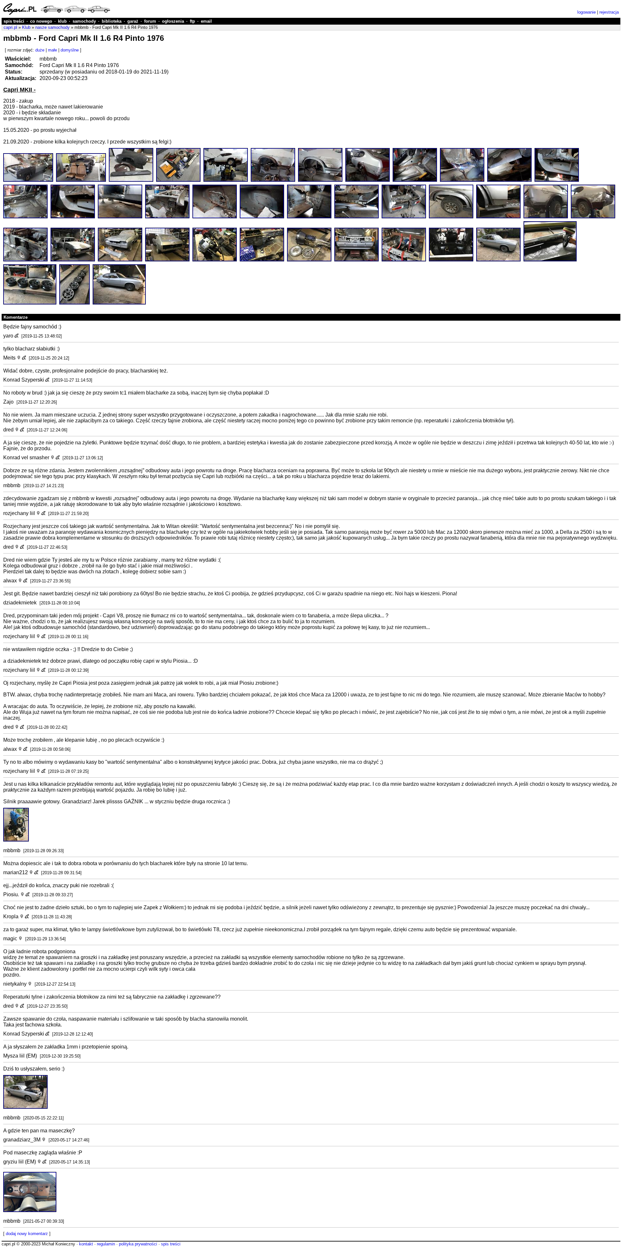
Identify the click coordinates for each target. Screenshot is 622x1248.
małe (52, 50)
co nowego (41, 21)
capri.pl (10, 27)
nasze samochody (52, 27)
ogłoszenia (173, 21)
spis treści (14, 21)
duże (39, 50)
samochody (84, 21)
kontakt (86, 1244)
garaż (132, 21)
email (206, 21)
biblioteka (111, 21)
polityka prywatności (138, 1244)
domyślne (70, 50)
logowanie (586, 12)
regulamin (106, 1244)
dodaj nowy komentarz (27, 1233)
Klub (26, 27)
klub (62, 21)
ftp (192, 21)
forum (150, 21)
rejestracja (609, 12)
